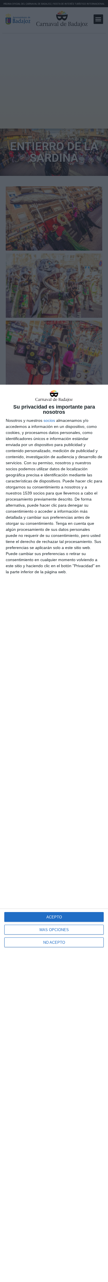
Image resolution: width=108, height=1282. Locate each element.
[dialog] (54, 833)
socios (49, 420)
